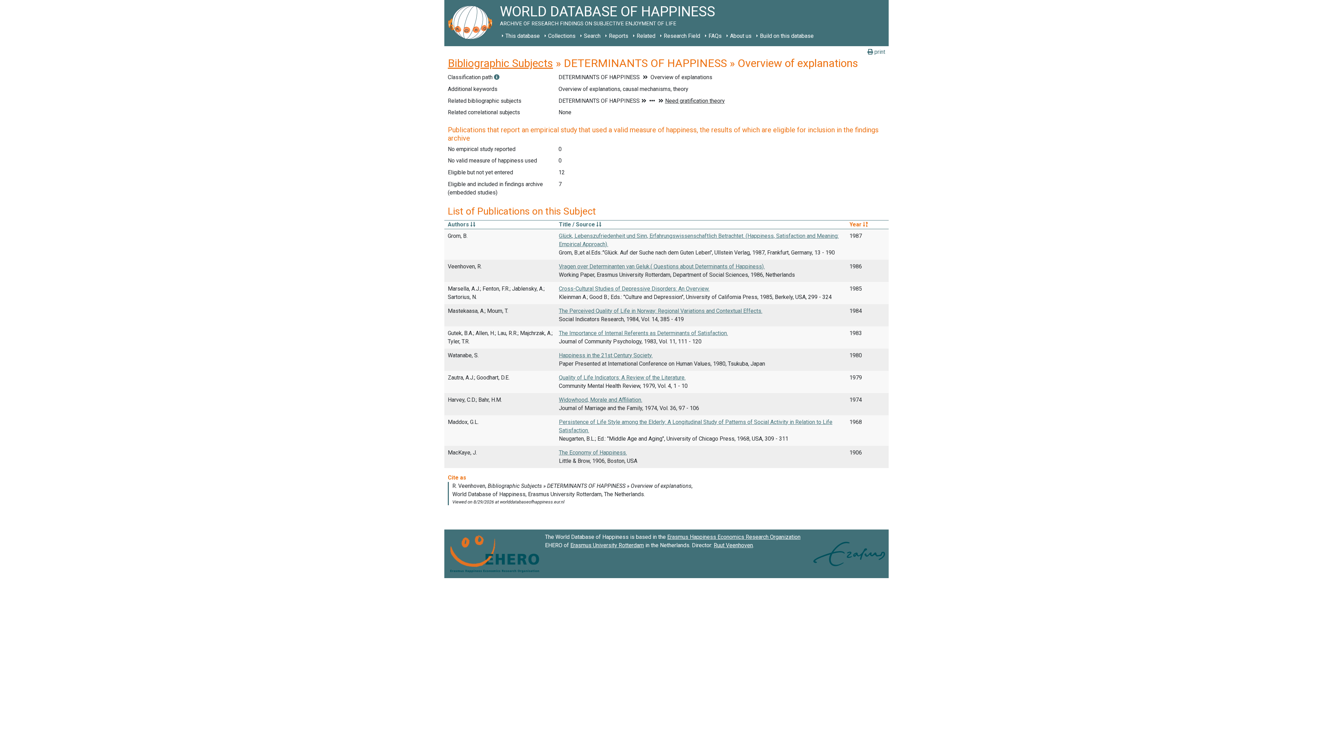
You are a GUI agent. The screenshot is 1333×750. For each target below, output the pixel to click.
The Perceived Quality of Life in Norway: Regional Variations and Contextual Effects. (660, 311)
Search (592, 36)
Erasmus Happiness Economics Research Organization (733, 537)
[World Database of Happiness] (472, 23)
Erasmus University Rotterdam (607, 545)
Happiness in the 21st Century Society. (606, 355)
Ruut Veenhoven (733, 545)
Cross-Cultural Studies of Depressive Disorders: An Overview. (634, 288)
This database (522, 36)
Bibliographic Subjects (500, 63)
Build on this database (787, 36)
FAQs (715, 36)
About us (741, 36)
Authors (459, 224)
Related (646, 36)
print (879, 52)
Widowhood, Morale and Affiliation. (600, 400)
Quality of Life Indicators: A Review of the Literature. (622, 377)
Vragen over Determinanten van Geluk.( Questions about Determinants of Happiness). (662, 266)
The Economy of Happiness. (593, 452)
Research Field (682, 36)
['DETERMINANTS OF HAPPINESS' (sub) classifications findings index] (497, 77)
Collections (562, 36)
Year (856, 224)
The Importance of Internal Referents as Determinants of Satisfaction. (643, 333)
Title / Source (577, 224)
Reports (618, 36)
